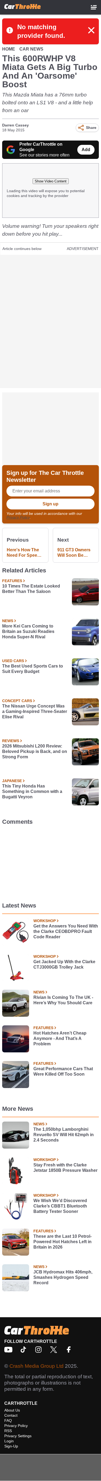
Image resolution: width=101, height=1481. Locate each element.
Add (86, 149)
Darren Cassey (15, 125)
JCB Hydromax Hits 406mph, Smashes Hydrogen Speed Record (62, 1277)
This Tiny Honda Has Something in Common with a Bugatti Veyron (32, 791)
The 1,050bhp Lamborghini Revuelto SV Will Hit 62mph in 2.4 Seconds (63, 1134)
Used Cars (13, 661)
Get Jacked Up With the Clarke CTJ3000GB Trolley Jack (64, 964)
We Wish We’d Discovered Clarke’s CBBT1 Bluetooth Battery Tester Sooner (60, 1206)
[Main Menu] (94, 7)
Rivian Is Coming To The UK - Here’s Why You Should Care (63, 1000)
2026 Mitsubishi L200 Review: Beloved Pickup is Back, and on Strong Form (34, 751)
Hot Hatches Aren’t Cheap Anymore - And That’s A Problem (59, 1038)
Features (12, 581)
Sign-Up (11, 1446)
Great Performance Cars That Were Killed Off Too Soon (63, 1071)
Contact (11, 1415)
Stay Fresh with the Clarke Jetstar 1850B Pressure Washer (65, 1168)
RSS (8, 1431)
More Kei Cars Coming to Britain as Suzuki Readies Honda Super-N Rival (28, 631)
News (7, 621)
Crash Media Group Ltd (36, 1366)
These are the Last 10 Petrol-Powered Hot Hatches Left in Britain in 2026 (62, 1241)
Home (8, 49)
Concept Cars (17, 701)
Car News (31, 49)
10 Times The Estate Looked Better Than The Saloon (31, 589)
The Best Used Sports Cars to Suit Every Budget (32, 669)
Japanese (12, 781)
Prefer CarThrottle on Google (40, 147)
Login (9, 1441)
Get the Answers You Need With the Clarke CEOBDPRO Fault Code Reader (65, 931)
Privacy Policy (18, 517)
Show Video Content (51, 181)
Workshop (44, 921)
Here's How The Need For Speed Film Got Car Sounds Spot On (24, 553)
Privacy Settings (18, 1436)
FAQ (8, 1420)
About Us (12, 1410)
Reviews (10, 741)
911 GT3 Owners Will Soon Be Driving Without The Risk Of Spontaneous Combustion (73, 553)
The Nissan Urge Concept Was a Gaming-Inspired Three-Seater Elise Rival (34, 711)
